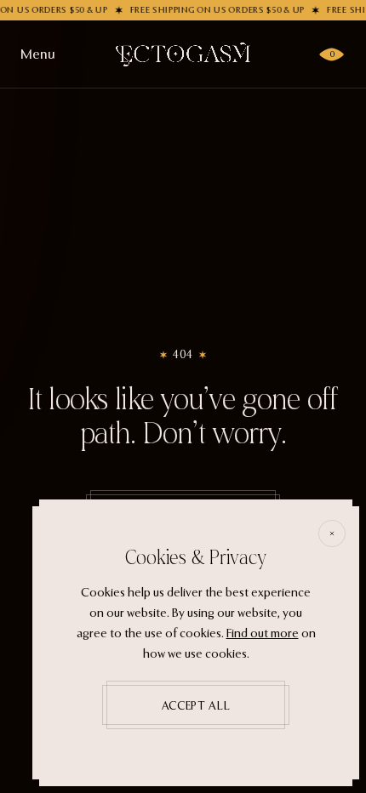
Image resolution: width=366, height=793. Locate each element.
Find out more (262, 633)
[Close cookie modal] (332, 533)
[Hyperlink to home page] (183, 54)
